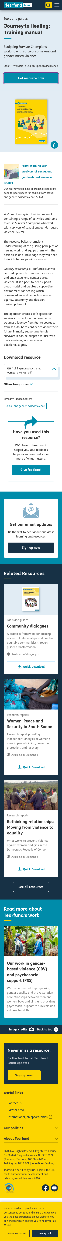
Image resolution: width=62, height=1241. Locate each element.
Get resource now (31, 78)
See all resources (31, 887)
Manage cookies (17, 1233)
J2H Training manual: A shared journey (24, 370)
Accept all (45, 1233)
